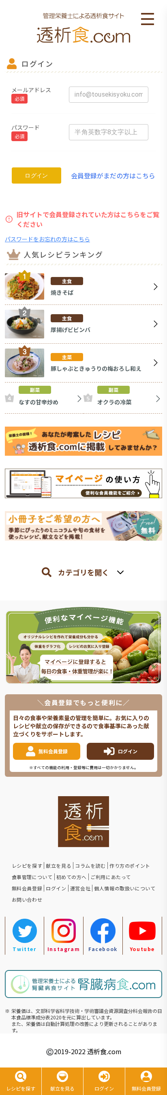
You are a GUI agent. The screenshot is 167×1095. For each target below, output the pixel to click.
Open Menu (147, 19)
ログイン (36, 175)
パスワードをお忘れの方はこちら (47, 239)
